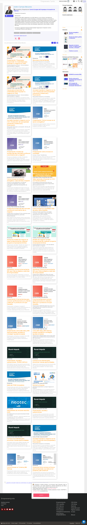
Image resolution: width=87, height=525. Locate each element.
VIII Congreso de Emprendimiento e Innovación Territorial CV (75, 84)
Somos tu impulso (38, 385)
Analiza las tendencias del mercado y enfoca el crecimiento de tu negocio (18, 210)
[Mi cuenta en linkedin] (19, 38)
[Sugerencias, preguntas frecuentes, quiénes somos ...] (74, 1)
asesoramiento (36, 32)
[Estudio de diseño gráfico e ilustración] (66, 42)
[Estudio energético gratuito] (66, 34)
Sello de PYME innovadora (15, 385)
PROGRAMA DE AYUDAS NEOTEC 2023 (18, 411)
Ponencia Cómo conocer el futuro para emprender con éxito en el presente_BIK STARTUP (44, 468)
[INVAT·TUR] (80, 64)
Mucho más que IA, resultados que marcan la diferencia (75, 80)
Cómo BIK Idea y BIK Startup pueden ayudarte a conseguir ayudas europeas (42, 332)
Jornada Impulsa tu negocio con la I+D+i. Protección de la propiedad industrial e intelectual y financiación (44, 92)
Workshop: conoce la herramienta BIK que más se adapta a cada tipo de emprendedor (18, 271)
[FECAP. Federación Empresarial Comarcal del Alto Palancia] (65, 59)
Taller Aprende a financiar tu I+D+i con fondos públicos (44, 180)
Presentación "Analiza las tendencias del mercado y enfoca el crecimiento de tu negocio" (18, 153)
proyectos (16, 32)
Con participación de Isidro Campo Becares (15, 42)
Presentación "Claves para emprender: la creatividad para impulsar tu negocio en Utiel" (17, 61)
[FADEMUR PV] (75, 59)
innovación (23, 32)
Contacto (9, 16)
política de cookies (51, 488)
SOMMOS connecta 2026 (75, 74)
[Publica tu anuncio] (66, 51)
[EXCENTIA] (70, 59)
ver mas (65, 12)
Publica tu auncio (73, 51)
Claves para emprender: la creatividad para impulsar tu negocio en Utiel (16, 91)
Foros (64, 27)
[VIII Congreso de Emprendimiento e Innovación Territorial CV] (66, 84)
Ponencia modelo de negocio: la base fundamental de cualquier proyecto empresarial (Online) (17, 241)
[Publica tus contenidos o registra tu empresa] (76, 1)
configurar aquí (36, 491)
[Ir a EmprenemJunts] (48, 2)
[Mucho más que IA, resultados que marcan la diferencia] (66, 79)
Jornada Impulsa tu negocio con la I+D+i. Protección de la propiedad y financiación (44, 440)
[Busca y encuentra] (79, 1)
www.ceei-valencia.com (20, 35)
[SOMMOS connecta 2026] (66, 76)
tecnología (29, 32)
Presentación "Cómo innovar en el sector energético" (44, 121)
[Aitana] (65, 65)
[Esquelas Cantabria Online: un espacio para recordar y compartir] (66, 48)
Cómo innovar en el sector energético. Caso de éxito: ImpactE (18, 180)
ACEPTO (41, 495)
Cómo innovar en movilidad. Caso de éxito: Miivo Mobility (43, 209)
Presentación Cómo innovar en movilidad (43, 152)
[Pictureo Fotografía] (70, 67)
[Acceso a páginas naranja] (81, 29)
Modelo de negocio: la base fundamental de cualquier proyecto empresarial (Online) (44, 241)
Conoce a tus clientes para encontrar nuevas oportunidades (43, 361)
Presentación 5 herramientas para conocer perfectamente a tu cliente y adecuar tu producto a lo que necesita (18, 301)
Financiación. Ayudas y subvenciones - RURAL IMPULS (17, 361)
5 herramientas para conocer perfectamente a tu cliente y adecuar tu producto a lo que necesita (42, 301)
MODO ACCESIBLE (63, 1)
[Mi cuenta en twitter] (15, 38)
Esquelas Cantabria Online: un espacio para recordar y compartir (75, 46)
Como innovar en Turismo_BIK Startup (17, 468)
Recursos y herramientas (41, 60)
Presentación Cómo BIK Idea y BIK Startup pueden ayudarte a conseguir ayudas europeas (18, 332)
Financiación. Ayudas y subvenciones (40, 411)
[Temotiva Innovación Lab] (80, 62)
